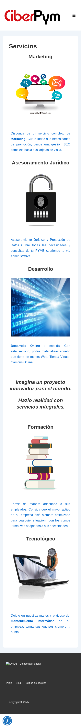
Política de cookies (35, 682)
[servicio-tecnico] (40, 576)
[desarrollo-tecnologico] (40, 307)
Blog (18, 682)
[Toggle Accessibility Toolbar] (7, 720)
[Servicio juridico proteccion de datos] (40, 200)
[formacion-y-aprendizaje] (40, 465)
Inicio (9, 682)
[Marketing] (40, 94)
